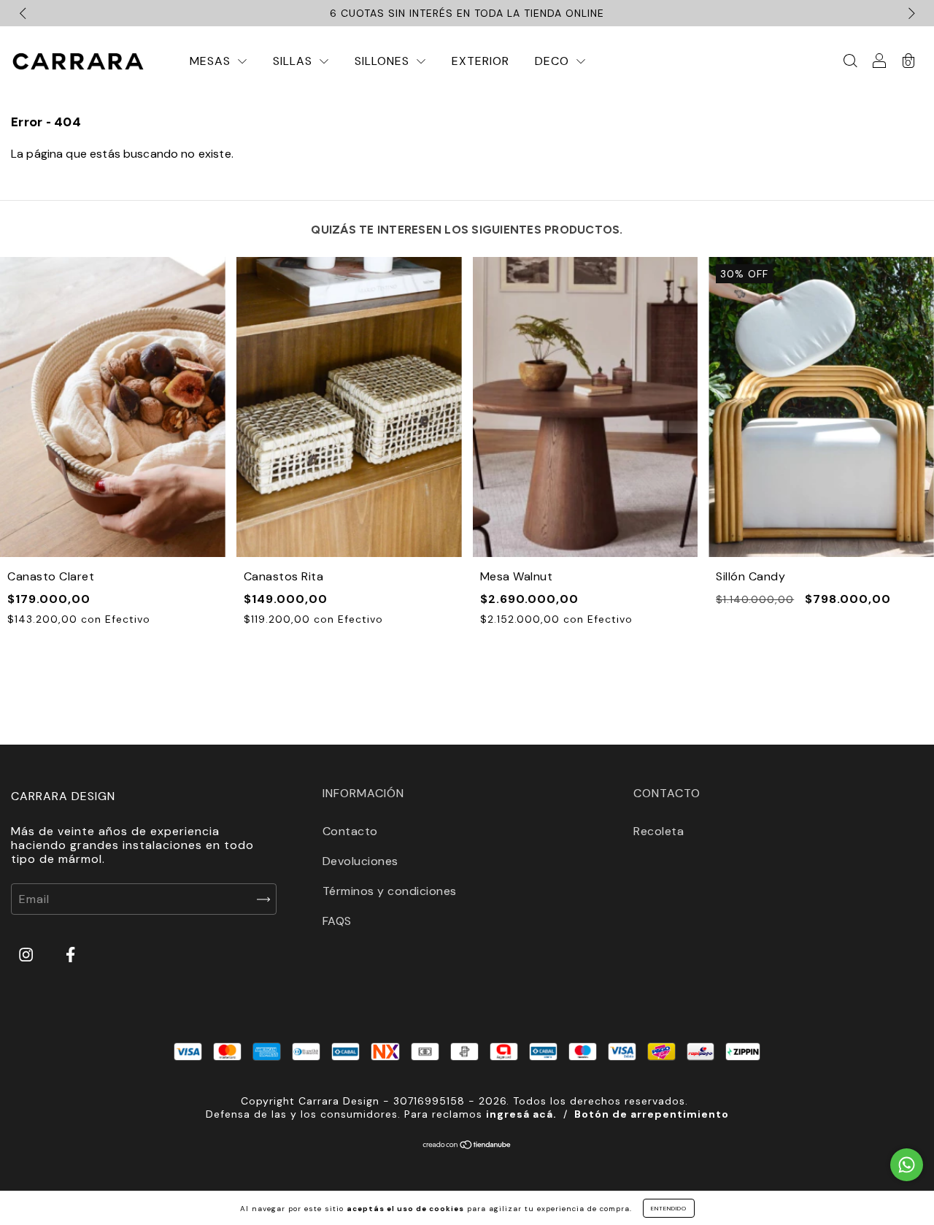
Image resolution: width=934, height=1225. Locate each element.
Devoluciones (360, 861)
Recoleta (658, 831)
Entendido (669, 1208)
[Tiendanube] (467, 1145)
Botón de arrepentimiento (651, 1114)
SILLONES (384, 61)
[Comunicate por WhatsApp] (906, 1164)
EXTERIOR (480, 61)
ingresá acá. (521, 1114)
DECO (554, 61)
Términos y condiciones (390, 891)
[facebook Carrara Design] (70, 955)
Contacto (350, 831)
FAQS (337, 921)
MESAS (212, 61)
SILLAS (294, 61)
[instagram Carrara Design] (28, 955)
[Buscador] (850, 61)
